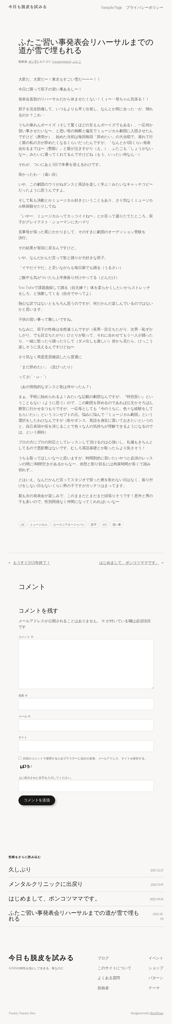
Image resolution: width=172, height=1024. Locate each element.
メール (24, 716)
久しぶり (20, 870)
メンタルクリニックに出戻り (46, 884)
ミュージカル (38, 524)
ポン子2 (34, 61)
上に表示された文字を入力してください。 (46, 777)
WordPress (156, 1013)
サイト (22, 737)
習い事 (116, 524)
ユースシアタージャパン (69, 524)
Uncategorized (61, 61)
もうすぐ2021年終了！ (31, 562)
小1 (104, 524)
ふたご (76, 61)
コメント (26, 636)
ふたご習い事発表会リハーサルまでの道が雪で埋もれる (74, 916)
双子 (94, 524)
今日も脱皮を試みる (28, 7)
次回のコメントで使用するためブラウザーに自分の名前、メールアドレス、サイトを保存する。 (85, 758)
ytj (22, 524)
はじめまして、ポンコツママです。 (129, 562)
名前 (23, 695)
